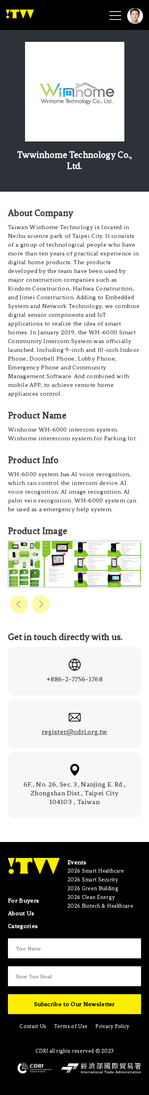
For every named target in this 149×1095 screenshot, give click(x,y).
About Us (21, 913)
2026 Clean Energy (91, 897)
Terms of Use (70, 1026)
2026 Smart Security (93, 880)
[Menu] (115, 15)
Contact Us (32, 1026)
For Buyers (23, 900)
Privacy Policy (112, 1026)
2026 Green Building (93, 888)
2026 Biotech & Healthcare (100, 906)
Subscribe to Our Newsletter (74, 1004)
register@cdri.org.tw (74, 732)
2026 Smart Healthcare (96, 871)
